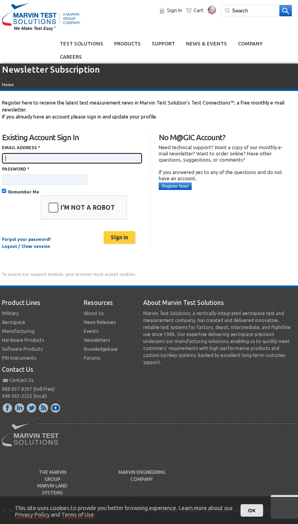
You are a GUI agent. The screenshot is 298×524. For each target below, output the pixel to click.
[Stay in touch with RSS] (44, 407)
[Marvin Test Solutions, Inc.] (41, 31)
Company (250, 43)
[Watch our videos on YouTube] (56, 407)
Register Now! (175, 186)
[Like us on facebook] (8, 407)
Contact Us (21, 380)
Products (127, 43)
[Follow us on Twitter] (32, 407)
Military (10, 313)
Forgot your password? (26, 239)
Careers (71, 56)
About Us (94, 313)
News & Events (206, 43)
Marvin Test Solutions (33, 440)
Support (163, 43)
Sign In (174, 10)
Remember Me (23, 192)
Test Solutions (81, 43)
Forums (92, 357)
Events (91, 331)
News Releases (100, 322)
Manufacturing (18, 331)
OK (252, 510)
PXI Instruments (19, 357)
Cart (198, 10)
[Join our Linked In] (20, 407)
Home (8, 84)
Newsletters (97, 340)
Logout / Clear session (26, 246)
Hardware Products (23, 340)
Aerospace (13, 322)
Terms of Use (77, 514)
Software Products (22, 349)
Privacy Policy (32, 514)
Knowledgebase (101, 349)
